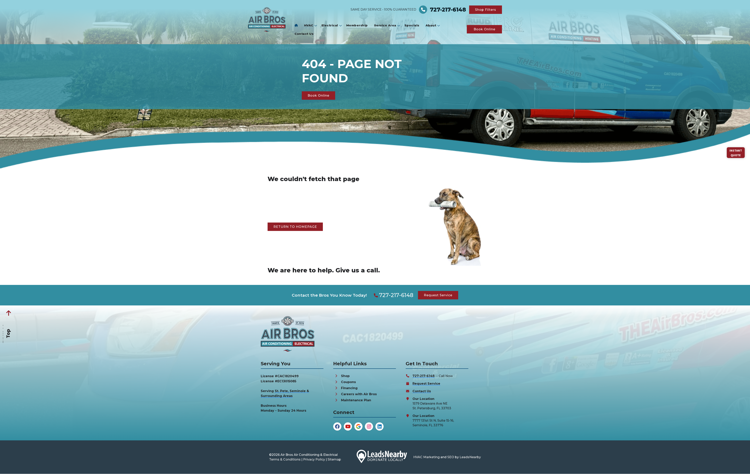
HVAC (308, 25)
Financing (349, 388)
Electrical (329, 25)
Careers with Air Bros (359, 394)
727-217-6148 (396, 295)
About (431, 25)
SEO (450, 457)
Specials (411, 25)
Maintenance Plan (356, 400)
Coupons (348, 382)
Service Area (385, 25)
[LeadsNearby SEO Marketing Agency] (382, 457)
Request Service (426, 383)
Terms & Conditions (285, 459)
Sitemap (334, 459)
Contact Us (304, 34)
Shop (345, 376)
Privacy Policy (314, 459)
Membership (357, 25)
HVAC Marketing (426, 457)
